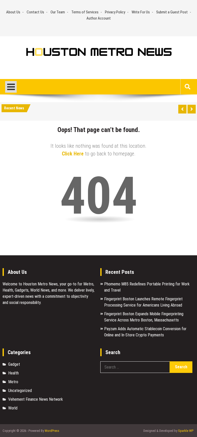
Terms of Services (84, 12)
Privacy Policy (115, 12)
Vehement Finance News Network (35, 399)
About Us (13, 12)
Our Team (58, 12)
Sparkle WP (185, 431)
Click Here (73, 154)
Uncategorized (20, 390)
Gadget (14, 364)
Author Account (98, 18)
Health (13, 373)
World (12, 408)
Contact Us (35, 12)
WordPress (52, 431)
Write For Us (141, 12)
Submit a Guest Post (172, 12)
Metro (13, 381)
